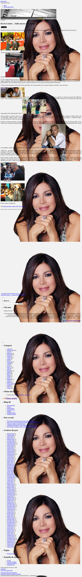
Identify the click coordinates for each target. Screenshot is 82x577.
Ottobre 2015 (10, 523)
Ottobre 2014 (10, 541)
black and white (7, 206)
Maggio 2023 (10, 459)
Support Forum (11, 410)
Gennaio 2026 (10, 435)
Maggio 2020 (10, 487)
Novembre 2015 (11, 522)
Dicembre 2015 (11, 520)
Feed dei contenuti (11, 562)
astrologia (9, 353)
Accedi (9, 560)
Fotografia (9, 362)
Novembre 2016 (11, 506)
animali (9, 349)
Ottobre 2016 (10, 507)
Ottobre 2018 (10, 497)
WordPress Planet (11, 414)
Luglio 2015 (10, 528)
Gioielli (9, 363)
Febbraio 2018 (10, 499)
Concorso (9, 357)
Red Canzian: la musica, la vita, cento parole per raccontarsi (22, 427)
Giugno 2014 (10, 547)
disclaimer (3, 569)
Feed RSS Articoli (5, 574)
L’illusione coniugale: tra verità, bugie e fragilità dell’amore (22, 425)
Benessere (9, 354)
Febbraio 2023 (10, 464)
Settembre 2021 (11, 477)
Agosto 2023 (10, 455)
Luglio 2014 (10, 545)
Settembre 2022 (11, 468)
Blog (5, 5)
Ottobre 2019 (10, 493)
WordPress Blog (11, 412)
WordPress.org (10, 564)
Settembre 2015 (11, 525)
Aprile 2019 (10, 496)
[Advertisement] (16, 333)
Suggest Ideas (10, 408)
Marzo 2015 (10, 533)
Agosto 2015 (10, 526)
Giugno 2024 (10, 445)
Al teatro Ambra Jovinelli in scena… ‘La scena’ (14, 293)
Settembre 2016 (11, 509)
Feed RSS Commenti (15, 574)
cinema (13, 206)
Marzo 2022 (10, 473)
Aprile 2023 (10, 461)
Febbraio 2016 (10, 517)
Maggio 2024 (10, 446)
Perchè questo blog (8, 7)
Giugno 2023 (10, 458)
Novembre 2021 (11, 475)
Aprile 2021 (10, 481)
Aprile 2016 (10, 515)
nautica (9, 376)
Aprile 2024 (10, 448)
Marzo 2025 (10, 438)
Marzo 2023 (10, 462)
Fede (8, 360)
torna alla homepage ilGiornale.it (9, 572)
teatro (8, 386)
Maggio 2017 (10, 502)
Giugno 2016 (10, 512)
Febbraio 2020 (10, 488)
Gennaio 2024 (10, 451)
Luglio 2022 (10, 471)
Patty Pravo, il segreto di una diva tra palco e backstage (21, 421)
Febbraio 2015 (10, 535)
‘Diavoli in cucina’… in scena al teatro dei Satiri (13, 295)
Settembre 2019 (11, 494)
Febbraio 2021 (10, 484)
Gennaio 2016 (10, 519)
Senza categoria (11, 383)
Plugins (9, 407)
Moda (8, 373)
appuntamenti (10, 350)
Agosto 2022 (10, 470)
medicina (9, 370)
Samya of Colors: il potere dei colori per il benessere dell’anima (23, 422)
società (36, 209)
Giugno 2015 (10, 529)
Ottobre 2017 (10, 500)
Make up (9, 367)
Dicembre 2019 (11, 491)
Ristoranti (9, 379)
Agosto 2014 (10, 544)
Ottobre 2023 (10, 452)
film (17, 206)
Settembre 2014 (11, 542)
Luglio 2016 (10, 510)
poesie (8, 378)
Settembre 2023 (11, 454)
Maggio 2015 (10, 531)
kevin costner (22, 206)
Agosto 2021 (10, 478)
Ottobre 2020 (10, 486)
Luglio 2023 (10, 457)
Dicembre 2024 (11, 442)
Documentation (11, 405)
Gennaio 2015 (10, 536)
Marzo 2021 (10, 483)
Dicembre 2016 (11, 504)
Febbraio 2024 (10, 449)
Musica (9, 375)
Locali (8, 366)
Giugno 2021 (10, 480)
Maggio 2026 (10, 433)
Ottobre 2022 (10, 467)
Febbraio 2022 (10, 474)
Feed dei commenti (12, 563)
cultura (8, 359)
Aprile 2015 (10, 532)
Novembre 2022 (11, 465)
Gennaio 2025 (10, 441)
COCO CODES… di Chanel (22, 395)
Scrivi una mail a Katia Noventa (72, 320)
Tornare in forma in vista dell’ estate (16, 424)
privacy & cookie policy (7, 570)
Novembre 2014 (11, 539)
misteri (8, 372)
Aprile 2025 (10, 436)
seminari (9, 382)
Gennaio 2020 (10, 490)
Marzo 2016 (10, 516)
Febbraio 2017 (10, 503)
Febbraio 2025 (10, 439)
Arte (8, 351)
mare (8, 369)
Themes (9, 411)
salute (8, 380)
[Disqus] (41, 231)
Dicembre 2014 (11, 538)
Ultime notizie (11, 398)
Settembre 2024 (11, 444)
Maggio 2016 (10, 513)
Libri (8, 365)
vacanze (9, 388)
